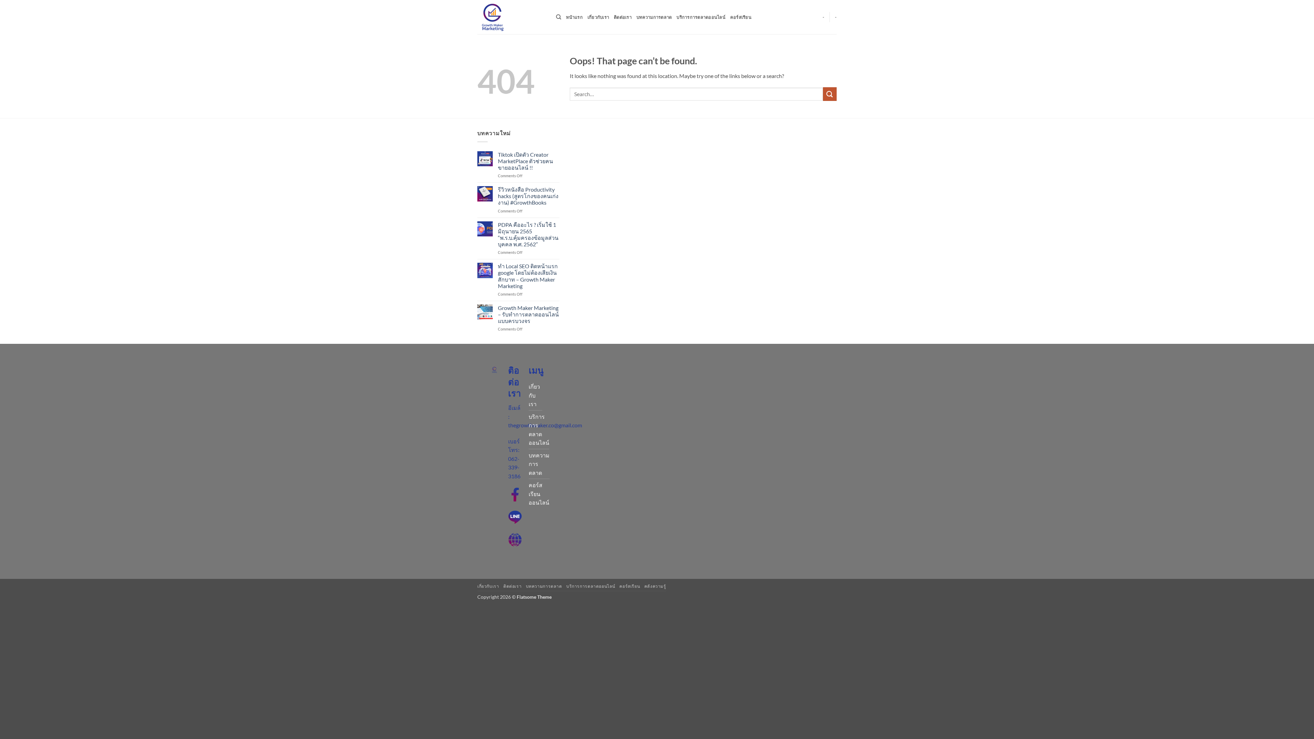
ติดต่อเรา (623, 17)
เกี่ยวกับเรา (598, 17)
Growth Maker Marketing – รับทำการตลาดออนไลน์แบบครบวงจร (528, 314)
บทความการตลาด (654, 17)
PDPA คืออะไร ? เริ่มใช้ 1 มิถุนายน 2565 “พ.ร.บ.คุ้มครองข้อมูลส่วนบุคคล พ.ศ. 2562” (528, 234)
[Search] (558, 17)
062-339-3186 (514, 467)
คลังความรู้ (655, 586)
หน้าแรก (574, 17)
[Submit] (830, 94)
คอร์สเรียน (740, 17)
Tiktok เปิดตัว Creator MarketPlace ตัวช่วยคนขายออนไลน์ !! (525, 161)
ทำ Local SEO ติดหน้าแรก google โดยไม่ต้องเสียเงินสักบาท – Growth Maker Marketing (528, 276)
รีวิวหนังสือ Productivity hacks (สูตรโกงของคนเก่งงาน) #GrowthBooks (528, 196)
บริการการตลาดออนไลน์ (701, 17)
